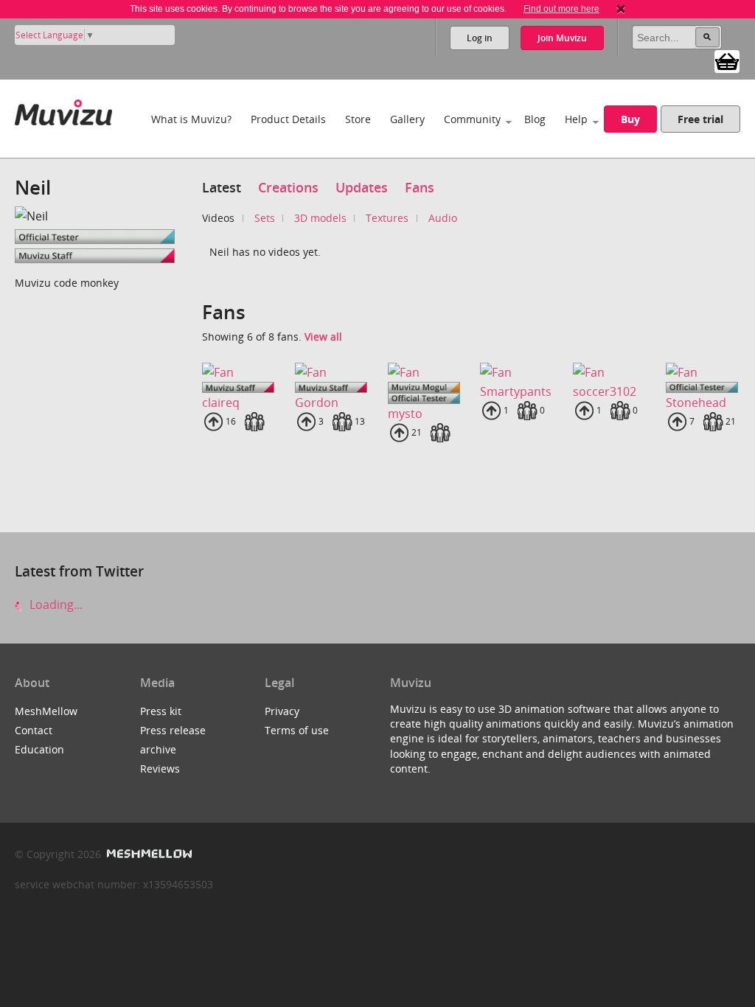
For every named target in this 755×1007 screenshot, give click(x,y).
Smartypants (516, 391)
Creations (288, 187)
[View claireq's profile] (238, 371)
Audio (442, 218)
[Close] (620, 9)
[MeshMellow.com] (148, 854)
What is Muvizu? (191, 119)
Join (562, 38)
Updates (361, 187)
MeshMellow (46, 711)
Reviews (160, 769)
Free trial (700, 119)
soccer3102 (604, 391)
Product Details (288, 119)
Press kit (160, 711)
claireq (221, 402)
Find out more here (561, 9)
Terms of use (297, 730)
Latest (221, 187)
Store (358, 119)
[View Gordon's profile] (331, 371)
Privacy (282, 711)
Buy (630, 119)
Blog (535, 119)
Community (472, 119)
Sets (264, 218)
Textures (387, 218)
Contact (33, 730)
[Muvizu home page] (63, 109)
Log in (480, 38)
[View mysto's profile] (424, 371)
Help (576, 119)
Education (39, 749)
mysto (405, 413)
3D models (320, 218)
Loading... (55, 604)
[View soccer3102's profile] (609, 371)
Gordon (316, 402)
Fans (419, 187)
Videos (218, 218)
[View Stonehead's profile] (702, 371)
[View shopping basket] (727, 60)
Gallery (407, 119)
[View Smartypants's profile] (516, 371)
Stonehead (696, 402)
